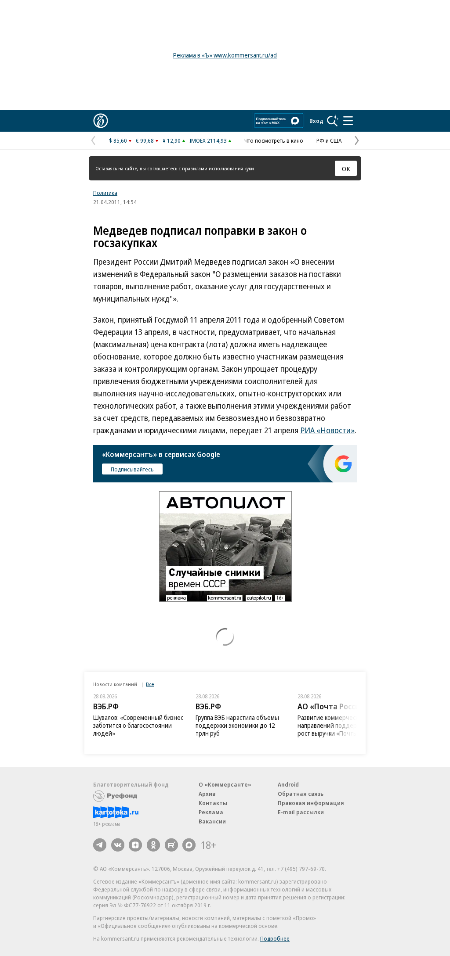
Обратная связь (300, 794)
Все (150, 684)
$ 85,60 (118, 140)
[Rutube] (171, 845)
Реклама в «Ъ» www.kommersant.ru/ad (225, 55)
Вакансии (212, 821)
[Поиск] (332, 120)
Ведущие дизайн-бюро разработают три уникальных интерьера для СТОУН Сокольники (339, 729)
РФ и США (328, 140)
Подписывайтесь (132, 469)
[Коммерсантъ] (100, 120)
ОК (346, 168)
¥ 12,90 (172, 140)
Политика (105, 193)
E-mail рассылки (301, 812)
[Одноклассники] (153, 845)
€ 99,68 (145, 140)
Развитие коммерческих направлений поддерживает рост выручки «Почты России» (237, 725)
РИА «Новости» (327, 430)
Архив (207, 794)
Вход (316, 121)
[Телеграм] (99, 845)
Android (288, 784)
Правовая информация (311, 803)
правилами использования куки (218, 168)
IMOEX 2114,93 (208, 140)
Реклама (211, 812)
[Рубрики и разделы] (348, 120)
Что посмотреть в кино (273, 140)
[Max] (189, 845)
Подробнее (275, 938)
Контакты (213, 803)
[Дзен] (135, 845)
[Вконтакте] (117, 845)
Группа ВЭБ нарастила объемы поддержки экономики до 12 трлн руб (135, 725)
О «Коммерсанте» (225, 784)
